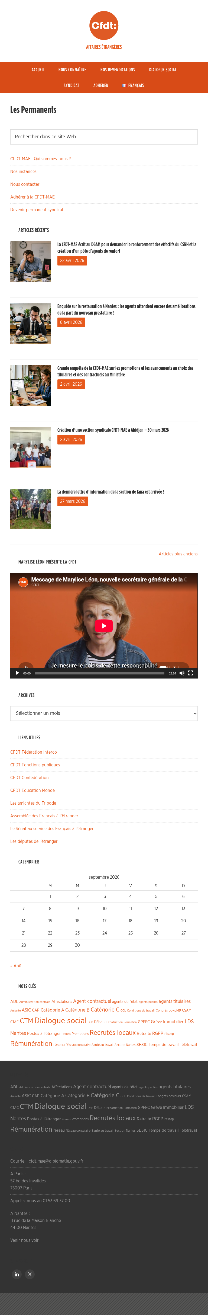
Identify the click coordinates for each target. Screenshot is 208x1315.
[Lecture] (17, 673)
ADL (14, 1002)
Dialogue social (60, 1021)
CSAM (186, 1010)
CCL (123, 1010)
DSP (90, 1022)
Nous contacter (25, 184)
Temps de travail (164, 1045)
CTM (26, 1021)
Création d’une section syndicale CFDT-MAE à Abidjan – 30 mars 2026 (113, 430)
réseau (59, 1045)
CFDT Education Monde (32, 790)
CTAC (14, 1022)
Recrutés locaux (113, 1032)
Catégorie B (77, 1010)
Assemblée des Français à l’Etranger (44, 816)
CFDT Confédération (29, 778)
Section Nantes (125, 1045)
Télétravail (188, 1045)
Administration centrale (34, 1001)
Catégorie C (105, 1010)
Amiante (15, 1010)
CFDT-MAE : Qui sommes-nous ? (40, 159)
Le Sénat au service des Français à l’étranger (52, 829)
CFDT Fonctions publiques (35, 765)
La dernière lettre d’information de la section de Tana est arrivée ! (110, 492)
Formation (130, 1022)
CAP (36, 1010)
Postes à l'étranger (44, 1034)
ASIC (26, 1010)
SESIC (142, 1044)
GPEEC (144, 1022)
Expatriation (114, 1022)
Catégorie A (52, 1010)
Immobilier (173, 1022)
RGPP (157, 1033)
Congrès (162, 1010)
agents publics (148, 1001)
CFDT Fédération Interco (33, 752)
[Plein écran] (190, 673)
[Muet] (182, 673)
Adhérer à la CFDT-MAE (32, 197)
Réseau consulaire (78, 1045)
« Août (16, 966)
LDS (189, 1021)
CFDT (104, 25)
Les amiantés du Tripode (33, 803)
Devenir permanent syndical (36, 210)
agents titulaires (175, 1001)
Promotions (80, 1034)
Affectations (61, 1002)
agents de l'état (125, 1002)
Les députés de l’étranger (34, 841)
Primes (66, 1033)
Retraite (144, 1034)
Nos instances (23, 171)
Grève (156, 1022)
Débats (99, 1022)
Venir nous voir (24, 1240)
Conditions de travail (141, 1010)
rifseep (169, 1034)
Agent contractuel (92, 1001)
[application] (103, 626)
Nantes (18, 1033)
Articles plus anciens (178, 554)
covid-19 (175, 1010)
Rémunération (31, 1044)
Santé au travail (102, 1045)
